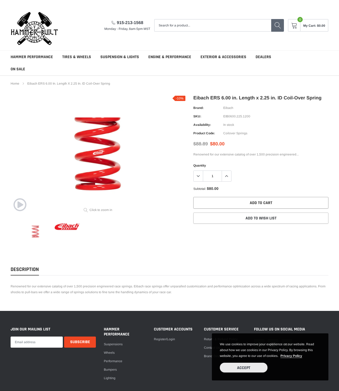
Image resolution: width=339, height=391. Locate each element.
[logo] (34, 25)
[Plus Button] (226, 176)
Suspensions (113, 344)
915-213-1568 (130, 22)
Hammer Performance (32, 57)
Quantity (199, 165)
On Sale (18, 69)
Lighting (109, 378)
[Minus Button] (198, 176)
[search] (277, 25)
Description (25, 269)
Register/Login (164, 339)
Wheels (109, 353)
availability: (202, 125)
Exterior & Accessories (223, 57)
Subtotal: (199, 189)
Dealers (263, 57)
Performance (113, 361)
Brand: (198, 108)
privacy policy (291, 356)
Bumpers (110, 369)
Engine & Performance (169, 57)
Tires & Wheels (76, 57)
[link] (19, 204)
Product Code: (204, 133)
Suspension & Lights (119, 57)
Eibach (228, 108)
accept (243, 368)
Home (15, 83)
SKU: (197, 116)
